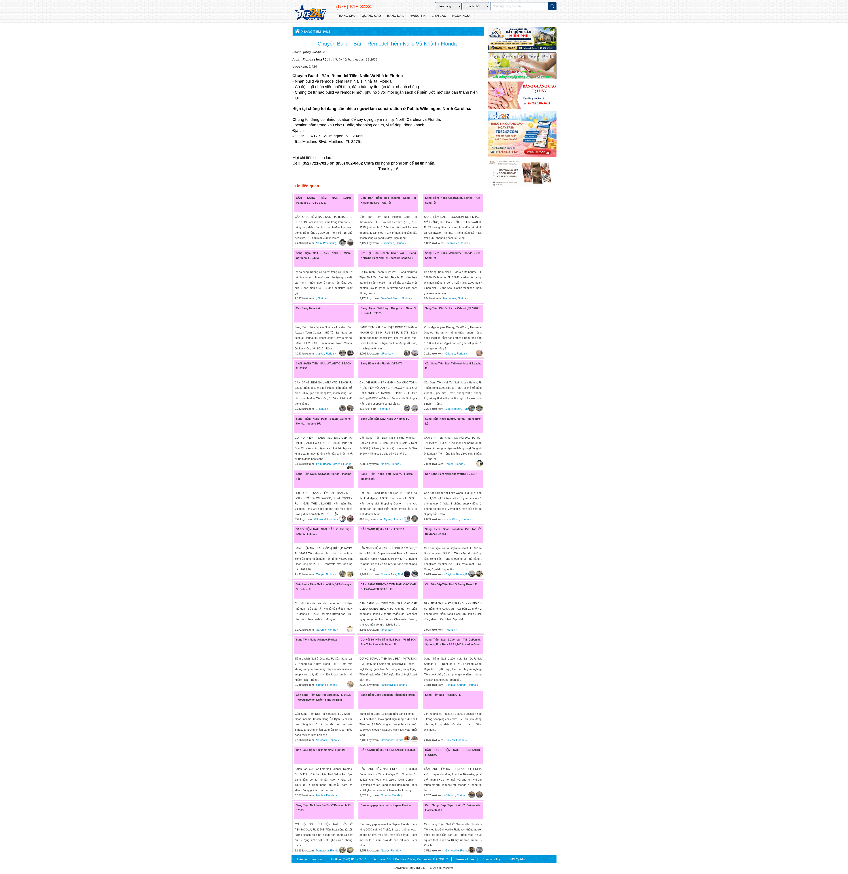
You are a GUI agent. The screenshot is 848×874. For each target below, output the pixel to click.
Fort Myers (385, 519)
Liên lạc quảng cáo (310, 859)
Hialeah (450, 740)
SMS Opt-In (516, 859)
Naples (385, 464)
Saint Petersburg (326, 243)
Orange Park (388, 574)
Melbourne (449, 298)
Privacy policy (491, 859)
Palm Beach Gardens (329, 464)
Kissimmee (387, 243)
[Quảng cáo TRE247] (522, 95)
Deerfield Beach (390, 298)
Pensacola (322, 850)
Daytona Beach (454, 574)
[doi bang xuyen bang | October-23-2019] (522, 65)
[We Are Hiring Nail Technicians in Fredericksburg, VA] (522, 173)
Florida (307, 59)
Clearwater (451, 243)
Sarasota (321, 740)
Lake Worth (452, 519)
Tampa (449, 464)
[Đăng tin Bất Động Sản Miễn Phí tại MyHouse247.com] (522, 38)
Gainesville (452, 850)
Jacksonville (388, 684)
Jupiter (320, 353)
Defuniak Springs (455, 684)
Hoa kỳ (321, 59)
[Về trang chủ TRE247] (310, 13)
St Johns (321, 629)
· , (306, 298)
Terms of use (465, 859)
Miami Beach (453, 408)
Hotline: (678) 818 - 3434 (348, 859)
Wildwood (320, 519)
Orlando (450, 353)
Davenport (387, 740)
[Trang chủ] (297, 32)
